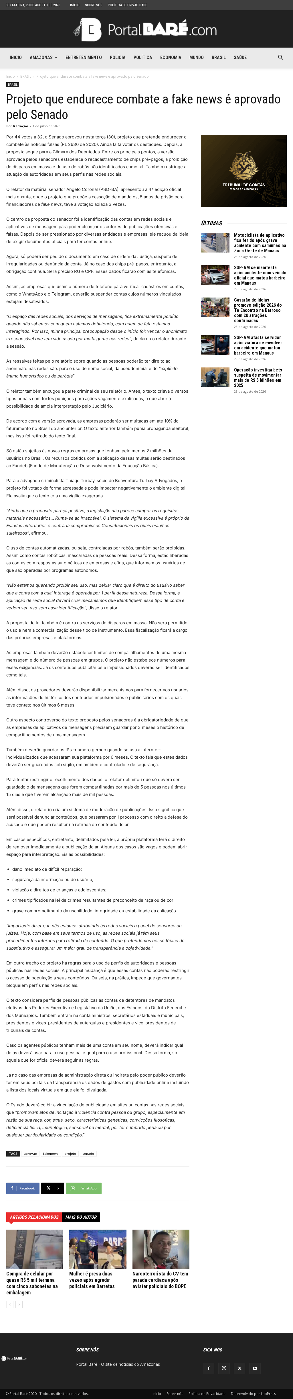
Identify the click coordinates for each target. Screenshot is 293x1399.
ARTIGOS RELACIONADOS (34, 1217)
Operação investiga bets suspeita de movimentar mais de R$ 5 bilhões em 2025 (258, 377)
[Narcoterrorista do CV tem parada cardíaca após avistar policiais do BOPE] (160, 1249)
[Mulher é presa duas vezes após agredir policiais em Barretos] (97, 1249)
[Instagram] (224, 1368)
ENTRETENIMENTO (84, 57)
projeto (70, 1153)
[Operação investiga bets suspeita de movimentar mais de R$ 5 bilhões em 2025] (215, 377)
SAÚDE (240, 57)
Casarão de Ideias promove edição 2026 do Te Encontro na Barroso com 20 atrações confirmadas (258, 310)
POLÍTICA (143, 57)
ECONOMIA (170, 57)
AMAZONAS (41, 57)
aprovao (30, 1153)
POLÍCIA (118, 57)
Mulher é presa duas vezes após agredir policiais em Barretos (92, 1280)
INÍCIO (16, 57)
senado (88, 1153)
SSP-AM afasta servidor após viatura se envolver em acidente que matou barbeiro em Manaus (258, 345)
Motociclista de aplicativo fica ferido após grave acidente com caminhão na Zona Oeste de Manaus (260, 242)
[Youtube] (255, 1368)
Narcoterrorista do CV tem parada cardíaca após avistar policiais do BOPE (160, 1280)
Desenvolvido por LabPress (253, 1393)
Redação (20, 126)
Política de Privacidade (127, 5)
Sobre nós (93, 5)
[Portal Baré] (146, 29)
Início (75, 5)
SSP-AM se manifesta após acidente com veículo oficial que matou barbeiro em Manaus (260, 275)
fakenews (50, 1153)
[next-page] (19, 1304)
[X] (239, 1368)
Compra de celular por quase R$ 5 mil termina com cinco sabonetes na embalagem (32, 1283)
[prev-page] (9, 1304)
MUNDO (196, 57)
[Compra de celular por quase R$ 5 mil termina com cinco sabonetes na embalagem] (34, 1249)
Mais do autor (80, 1217)
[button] (280, 58)
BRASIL (219, 57)
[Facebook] (208, 1368)
